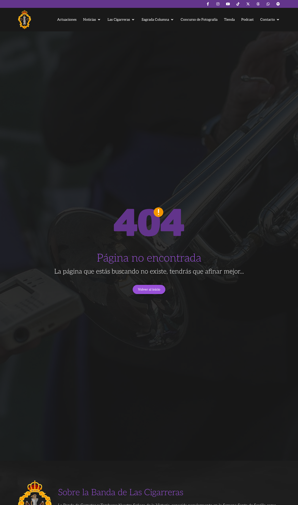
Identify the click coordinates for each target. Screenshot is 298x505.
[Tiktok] (238, 4)
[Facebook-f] (208, 4)
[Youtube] (228, 4)
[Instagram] (218, 4)
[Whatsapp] (268, 4)
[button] (92, 20)
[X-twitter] (248, 4)
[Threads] (258, 4)
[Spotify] (278, 4)
